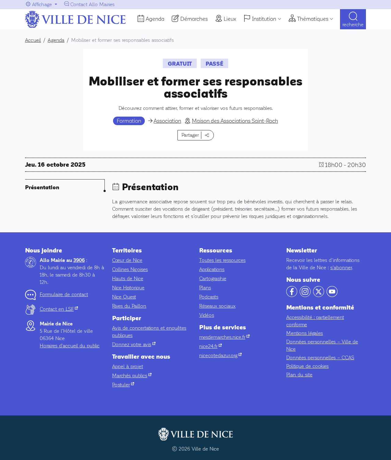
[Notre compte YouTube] (332, 295)
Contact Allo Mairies (92, 4)
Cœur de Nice (127, 260)
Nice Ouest (124, 296)
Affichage (42, 4)
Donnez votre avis (133, 344)
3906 (79, 260)
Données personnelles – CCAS (320, 357)
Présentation (42, 187)
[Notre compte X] (318, 295)
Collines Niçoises (130, 269)
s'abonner (341, 267)
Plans (205, 287)
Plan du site (299, 374)
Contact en (59, 309)
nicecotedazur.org (220, 355)
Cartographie (212, 278)
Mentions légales (304, 333)
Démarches (194, 19)
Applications (212, 269)
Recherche (353, 24)
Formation (129, 121)
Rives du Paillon (129, 306)
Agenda (155, 19)
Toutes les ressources (222, 260)
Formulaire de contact (64, 294)
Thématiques (312, 19)
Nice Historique (128, 287)
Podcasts (208, 296)
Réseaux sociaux (217, 306)
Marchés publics (132, 375)
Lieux (230, 19)
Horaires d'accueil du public (70, 345)
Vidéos (206, 315)
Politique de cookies (307, 366)
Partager (190, 135)
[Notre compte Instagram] (305, 295)
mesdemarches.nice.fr (224, 337)
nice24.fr (210, 346)
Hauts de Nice (127, 278)
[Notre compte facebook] (291, 295)
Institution (264, 19)
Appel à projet (127, 366)
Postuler (123, 384)
